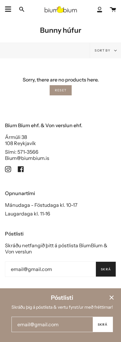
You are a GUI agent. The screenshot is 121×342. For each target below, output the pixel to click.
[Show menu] (8, 9)
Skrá (106, 269)
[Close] (112, 297)
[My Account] (99, 9)
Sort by (103, 50)
